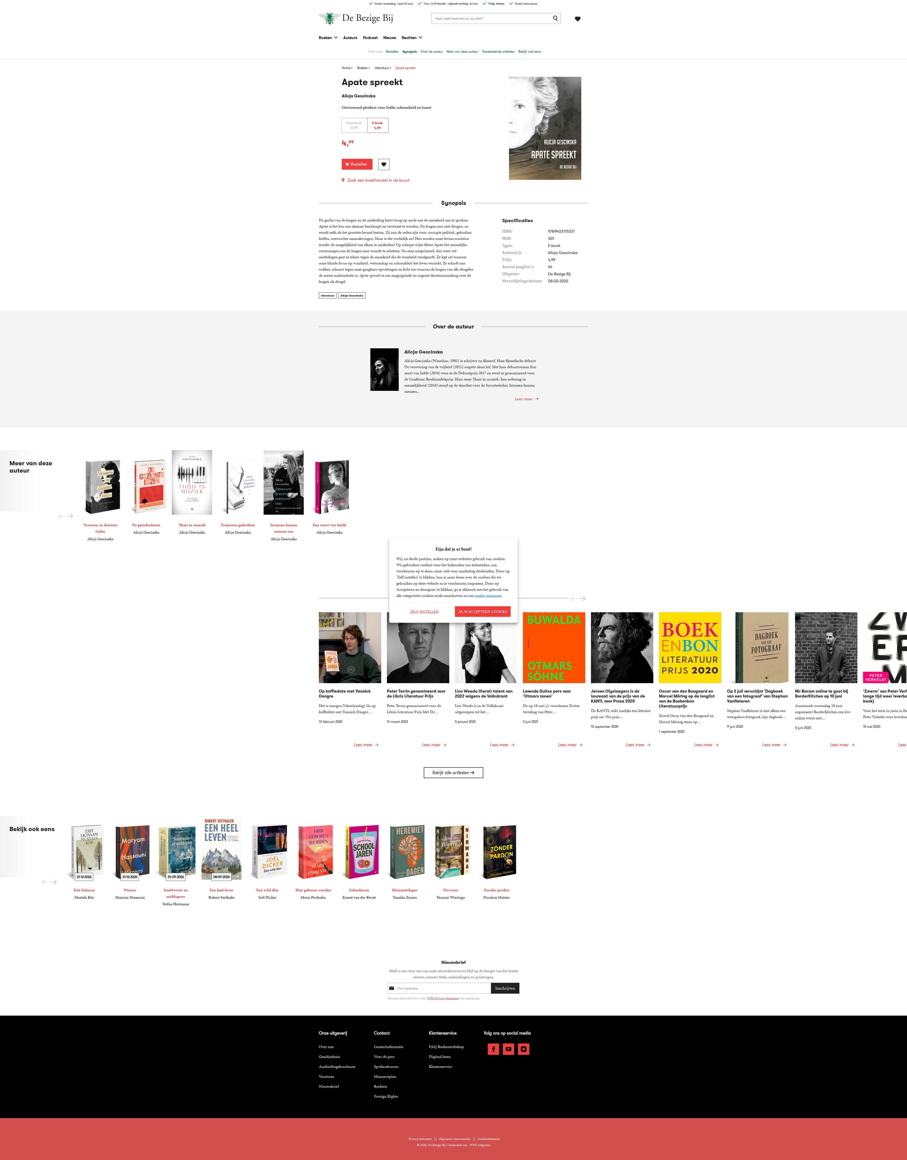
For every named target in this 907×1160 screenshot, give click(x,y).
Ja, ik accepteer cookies (482, 611)
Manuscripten (385, 1076)
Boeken (325, 37)
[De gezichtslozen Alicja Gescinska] (146, 492)
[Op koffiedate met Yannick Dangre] (350, 682)
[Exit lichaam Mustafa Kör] (84, 858)
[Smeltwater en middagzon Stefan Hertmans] (176, 861)
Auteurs (350, 37)
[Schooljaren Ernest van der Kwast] (359, 858)
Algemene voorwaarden (455, 1139)
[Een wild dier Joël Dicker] (267, 858)
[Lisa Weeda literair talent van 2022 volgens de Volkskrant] (486, 682)
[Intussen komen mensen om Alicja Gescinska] (284, 496)
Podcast (370, 37)
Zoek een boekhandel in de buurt (378, 180)
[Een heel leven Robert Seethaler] (221, 858)
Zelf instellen (424, 611)
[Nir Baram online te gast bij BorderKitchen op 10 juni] (826, 682)
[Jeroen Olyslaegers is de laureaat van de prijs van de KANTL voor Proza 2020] (622, 682)
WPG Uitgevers (480, 1145)
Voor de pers (384, 1056)
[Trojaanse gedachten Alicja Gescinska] (238, 492)
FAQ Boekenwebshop (446, 1046)
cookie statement (488, 595)
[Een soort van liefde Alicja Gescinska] (329, 492)
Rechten (409, 37)
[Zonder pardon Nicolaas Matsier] (496, 858)
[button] (70, 516)
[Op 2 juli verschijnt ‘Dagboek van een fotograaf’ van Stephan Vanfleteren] (758, 682)
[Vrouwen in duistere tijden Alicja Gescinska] (100, 496)
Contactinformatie (388, 1046)
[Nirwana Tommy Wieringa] (451, 858)
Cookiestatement (489, 1139)
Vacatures (326, 1076)
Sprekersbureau (386, 1066)
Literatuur (327, 295)
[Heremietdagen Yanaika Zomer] (405, 858)
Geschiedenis (329, 1056)
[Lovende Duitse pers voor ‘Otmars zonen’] (554, 682)
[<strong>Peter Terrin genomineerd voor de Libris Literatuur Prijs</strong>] (418, 682)
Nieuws (389, 37)
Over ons (326, 1046)
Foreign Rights (386, 1096)
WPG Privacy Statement (443, 998)
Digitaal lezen (440, 1056)
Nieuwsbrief (329, 1086)
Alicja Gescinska (352, 295)
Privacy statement (420, 1139)
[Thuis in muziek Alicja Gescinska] (192, 492)
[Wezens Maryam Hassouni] (130, 858)
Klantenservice (440, 1066)
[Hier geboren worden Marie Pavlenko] (313, 858)
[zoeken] (556, 18)
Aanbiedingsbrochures (337, 1066)
